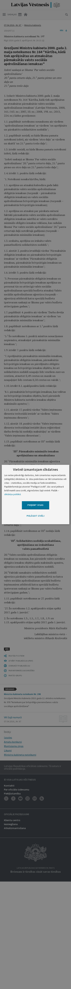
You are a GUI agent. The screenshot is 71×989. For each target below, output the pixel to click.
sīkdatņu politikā (12, 494)
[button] (35, 516)
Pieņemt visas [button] (35, 505)
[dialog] (35, 494)
